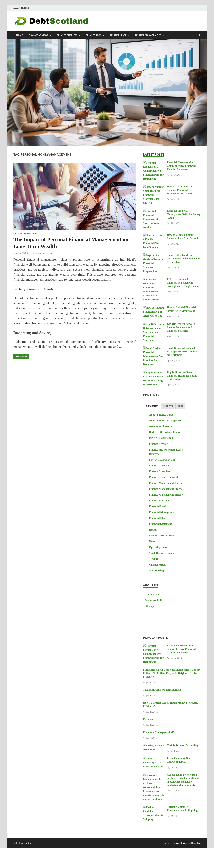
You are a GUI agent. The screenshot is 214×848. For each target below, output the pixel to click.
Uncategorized (157, 564)
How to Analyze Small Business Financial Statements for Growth (180, 190)
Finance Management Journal (166, 483)
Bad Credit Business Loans (164, 432)
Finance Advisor (158, 443)
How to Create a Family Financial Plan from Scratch (183, 236)
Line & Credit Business (162, 535)
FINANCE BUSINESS (67, 35)
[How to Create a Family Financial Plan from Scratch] (153, 235)
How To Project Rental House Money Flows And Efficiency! (170, 704)
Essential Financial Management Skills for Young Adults (183, 214)
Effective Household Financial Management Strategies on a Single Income (183, 283)
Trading (153, 558)
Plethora (148, 719)
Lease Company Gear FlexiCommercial (179, 760)
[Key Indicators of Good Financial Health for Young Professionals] (153, 372)
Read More (20, 356)
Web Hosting (156, 570)
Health (153, 529)
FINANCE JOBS (93, 35)
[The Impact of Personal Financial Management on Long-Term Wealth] (74, 196)
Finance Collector (159, 465)
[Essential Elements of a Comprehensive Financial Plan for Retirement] (153, 162)
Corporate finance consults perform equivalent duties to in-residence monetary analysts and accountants (183, 779)
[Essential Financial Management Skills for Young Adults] (153, 211)
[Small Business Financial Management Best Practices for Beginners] (153, 348)
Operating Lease (158, 547)
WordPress (181, 842)
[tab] (152, 406)
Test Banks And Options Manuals (162, 689)
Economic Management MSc (159, 732)
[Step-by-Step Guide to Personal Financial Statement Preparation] (153, 255)
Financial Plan (157, 518)
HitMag (196, 842)
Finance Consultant (160, 471)
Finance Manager (159, 500)
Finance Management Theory (166, 494)
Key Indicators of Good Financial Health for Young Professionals (182, 376)
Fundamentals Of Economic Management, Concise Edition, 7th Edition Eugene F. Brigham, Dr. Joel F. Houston (171, 673)
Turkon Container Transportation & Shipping (182, 808)
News (152, 541)
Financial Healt (157, 506)
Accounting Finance (160, 426)
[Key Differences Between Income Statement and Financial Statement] (153, 324)
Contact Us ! (152, 594)
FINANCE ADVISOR (38, 35)
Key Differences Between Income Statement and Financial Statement (181, 327)
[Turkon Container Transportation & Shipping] (153, 807)
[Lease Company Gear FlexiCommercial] (153, 758)
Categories (152, 405)
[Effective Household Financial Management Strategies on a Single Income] (153, 279)
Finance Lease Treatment (163, 477)
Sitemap (149, 606)
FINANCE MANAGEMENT (148, 35)
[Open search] (198, 35)
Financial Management (25, 234)
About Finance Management (165, 420)
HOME (19, 35)
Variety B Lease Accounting (182, 745)
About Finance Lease (161, 414)
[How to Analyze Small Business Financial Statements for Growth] (153, 187)
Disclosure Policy (154, 600)
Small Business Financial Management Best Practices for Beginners (182, 351)
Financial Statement (160, 523)
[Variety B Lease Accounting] (153, 745)
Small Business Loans (161, 553)
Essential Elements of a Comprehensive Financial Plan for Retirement (181, 166)
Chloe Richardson (44, 253)
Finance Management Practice (166, 488)
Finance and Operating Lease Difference (166, 451)
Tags (180, 405)
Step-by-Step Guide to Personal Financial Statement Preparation (183, 258)
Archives (168, 405)
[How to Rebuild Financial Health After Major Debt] (153, 307)
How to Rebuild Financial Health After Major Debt (181, 309)
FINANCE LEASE (118, 35)
